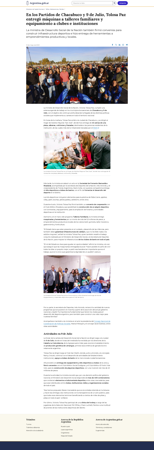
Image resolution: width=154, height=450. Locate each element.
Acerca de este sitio (102, 424)
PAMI (95, 128)
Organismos (65, 433)
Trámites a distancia (33, 427)
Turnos (28, 424)
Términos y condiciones (104, 427)
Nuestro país (65, 426)
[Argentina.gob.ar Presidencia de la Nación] (37, 3)
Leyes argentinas (67, 429)
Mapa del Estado (67, 436)
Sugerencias (100, 430)
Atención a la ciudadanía (34, 430)
